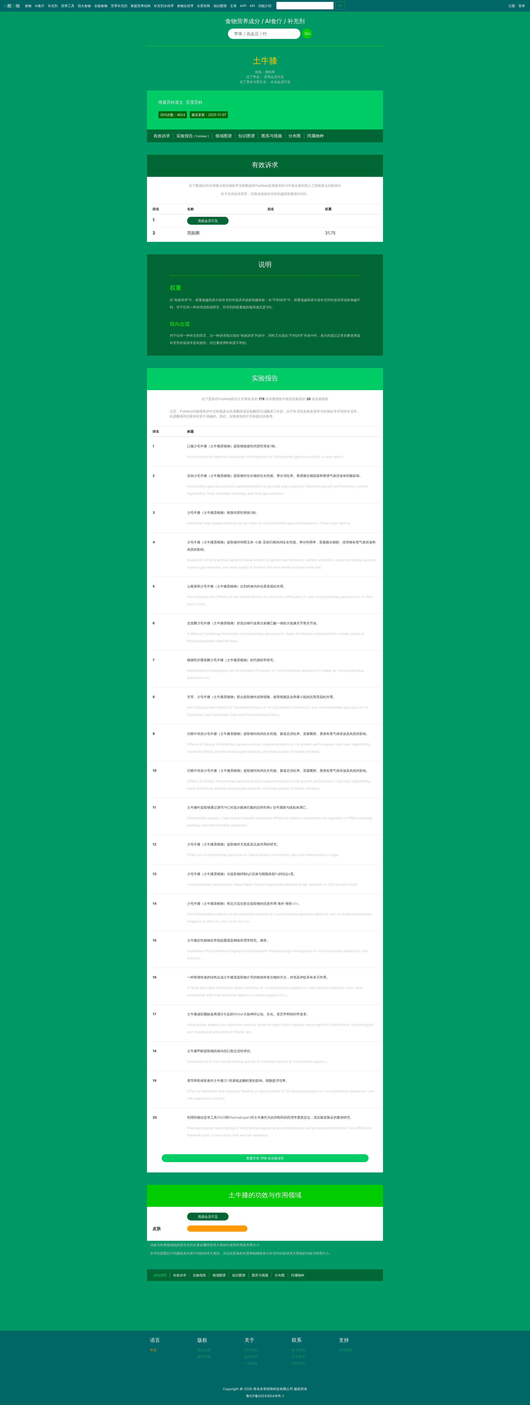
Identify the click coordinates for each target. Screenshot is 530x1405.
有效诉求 (161, 135)
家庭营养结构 (141, 6)
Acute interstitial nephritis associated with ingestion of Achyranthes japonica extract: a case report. (265, 457)
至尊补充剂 (119, 6)
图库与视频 (271, 135)
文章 (233, 6)
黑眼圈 (193, 232)
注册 (511, 6)
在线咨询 (298, 1363)
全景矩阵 (203, 6)
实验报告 (192, 135)
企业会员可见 (280, 82)
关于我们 (251, 1350)
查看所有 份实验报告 (265, 1158)
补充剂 (53, 6)
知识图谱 (220, 6)
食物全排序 (185, 6)
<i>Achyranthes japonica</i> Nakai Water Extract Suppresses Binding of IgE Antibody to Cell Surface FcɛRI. (272, 884)
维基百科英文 (170, 102)
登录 (521, 6)
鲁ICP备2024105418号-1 (265, 1396)
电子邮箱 (298, 1350)
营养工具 (67, 6)
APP (243, 6)
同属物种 (315, 135)
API (252, 6)
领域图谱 (223, 135)
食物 (29, 6)
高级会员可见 (208, 221)
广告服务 (251, 1363)
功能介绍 (264, 6)
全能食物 (100, 6)
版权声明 (204, 1356)
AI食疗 (40, 6)
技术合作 (251, 1356)
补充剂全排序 (164, 6)
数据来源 (204, 1350)
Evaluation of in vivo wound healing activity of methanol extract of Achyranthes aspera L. (257, 1061)
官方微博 (298, 1356)
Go (340, 6)
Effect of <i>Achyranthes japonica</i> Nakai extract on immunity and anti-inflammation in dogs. (263, 855)
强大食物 (84, 6)
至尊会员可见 (274, 77)
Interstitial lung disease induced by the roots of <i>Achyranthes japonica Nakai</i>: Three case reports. (269, 523)
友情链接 (345, 1350)
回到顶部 (160, 1275)
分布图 (294, 135)
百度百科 (194, 102)
